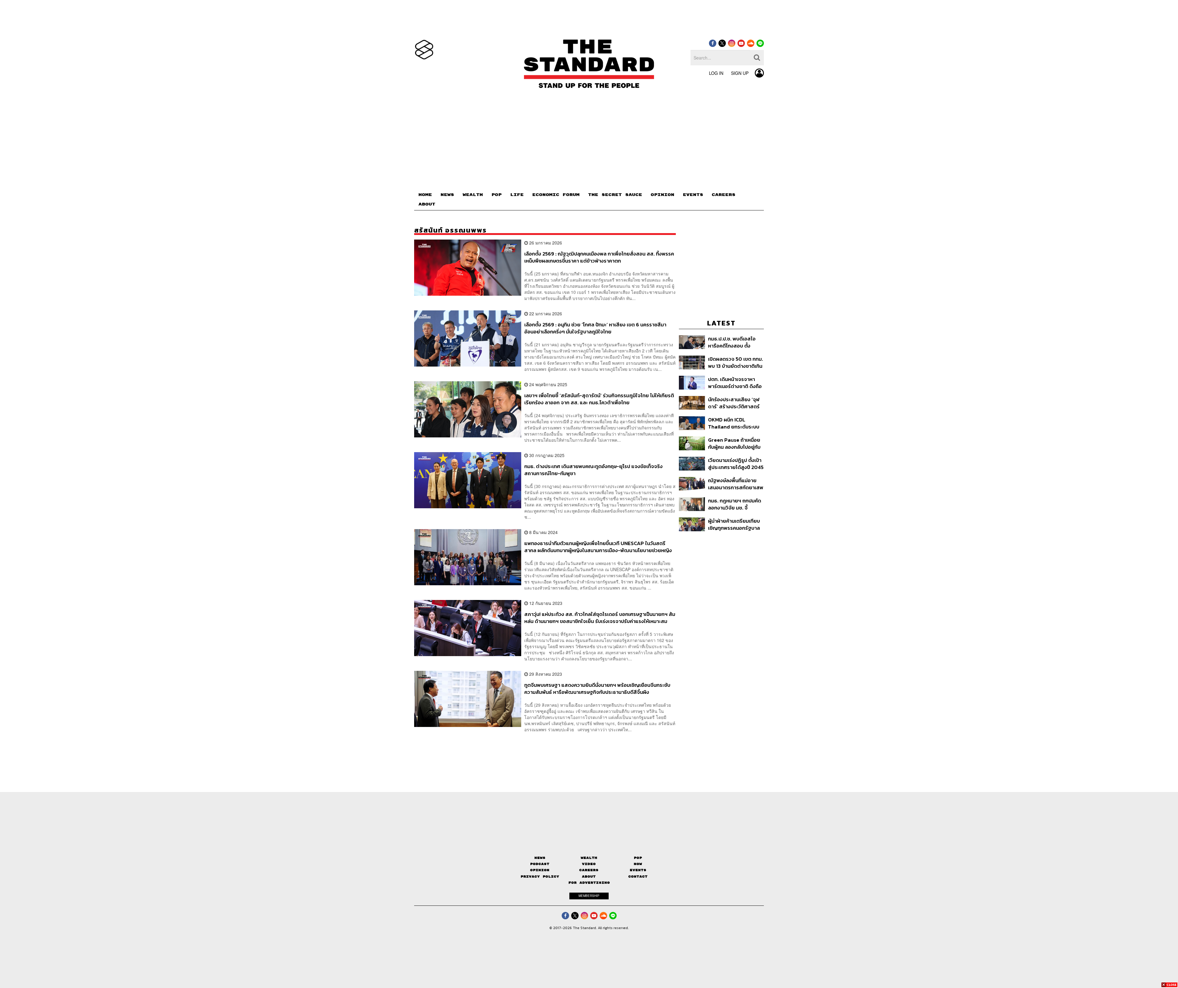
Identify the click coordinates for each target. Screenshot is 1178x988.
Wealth (589, 857)
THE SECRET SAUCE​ (615, 195)
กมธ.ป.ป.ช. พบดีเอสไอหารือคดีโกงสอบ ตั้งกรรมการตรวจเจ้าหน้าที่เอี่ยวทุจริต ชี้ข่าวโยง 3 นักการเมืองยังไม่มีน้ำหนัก (735, 342)
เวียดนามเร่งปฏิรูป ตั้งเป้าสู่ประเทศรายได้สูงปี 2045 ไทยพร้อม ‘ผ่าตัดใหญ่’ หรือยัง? (736, 464)
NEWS (447, 195)
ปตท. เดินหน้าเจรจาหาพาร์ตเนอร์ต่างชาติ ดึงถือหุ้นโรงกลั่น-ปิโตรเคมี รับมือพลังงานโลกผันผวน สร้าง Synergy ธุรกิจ (735, 383)
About (589, 876)
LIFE (517, 195)
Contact (638, 876)
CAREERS (723, 195)
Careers (589, 870)
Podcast (539, 864)
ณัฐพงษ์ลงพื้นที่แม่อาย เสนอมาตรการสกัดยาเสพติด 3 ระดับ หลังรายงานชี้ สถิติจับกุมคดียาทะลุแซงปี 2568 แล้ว (735, 484)
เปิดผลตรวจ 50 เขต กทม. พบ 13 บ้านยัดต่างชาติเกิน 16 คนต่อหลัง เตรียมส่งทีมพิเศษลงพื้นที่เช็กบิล (735, 362)
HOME (425, 195)
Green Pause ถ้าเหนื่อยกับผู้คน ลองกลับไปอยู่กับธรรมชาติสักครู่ (734, 443)
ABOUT (426, 204)
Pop (638, 857)
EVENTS (693, 195)
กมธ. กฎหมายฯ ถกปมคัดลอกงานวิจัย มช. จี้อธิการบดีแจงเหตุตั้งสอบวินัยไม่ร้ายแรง (734, 504)
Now (638, 864)
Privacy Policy (540, 876)
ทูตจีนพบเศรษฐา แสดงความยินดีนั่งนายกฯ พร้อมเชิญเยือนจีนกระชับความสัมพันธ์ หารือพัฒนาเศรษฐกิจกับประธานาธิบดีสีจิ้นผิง (597, 688)
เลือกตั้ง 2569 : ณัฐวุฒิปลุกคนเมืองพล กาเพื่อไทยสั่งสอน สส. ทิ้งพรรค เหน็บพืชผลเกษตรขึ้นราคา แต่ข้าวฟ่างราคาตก (599, 257)
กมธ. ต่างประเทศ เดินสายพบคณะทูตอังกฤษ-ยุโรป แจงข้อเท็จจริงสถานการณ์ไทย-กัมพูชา (593, 470)
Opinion (539, 870)
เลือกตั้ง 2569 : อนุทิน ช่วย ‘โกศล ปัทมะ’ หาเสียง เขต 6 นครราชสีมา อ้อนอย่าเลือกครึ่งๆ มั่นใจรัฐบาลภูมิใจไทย (595, 328)
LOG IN (716, 73)
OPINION (662, 195)
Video (589, 864)
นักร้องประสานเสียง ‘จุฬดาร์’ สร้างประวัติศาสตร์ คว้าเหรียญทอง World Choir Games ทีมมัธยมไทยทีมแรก (734, 403)
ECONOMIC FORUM (555, 195)
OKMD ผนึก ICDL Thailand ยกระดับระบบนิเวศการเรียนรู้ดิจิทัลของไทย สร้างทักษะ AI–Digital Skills (735, 423)
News (539, 857)
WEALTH (473, 195)
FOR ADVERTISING (589, 882)
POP (496, 195)
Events (638, 870)
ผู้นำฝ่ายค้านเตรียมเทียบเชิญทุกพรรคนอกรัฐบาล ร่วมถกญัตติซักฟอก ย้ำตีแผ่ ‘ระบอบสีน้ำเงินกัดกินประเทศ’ (735, 524)
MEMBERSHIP (589, 896)
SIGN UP (740, 73)
